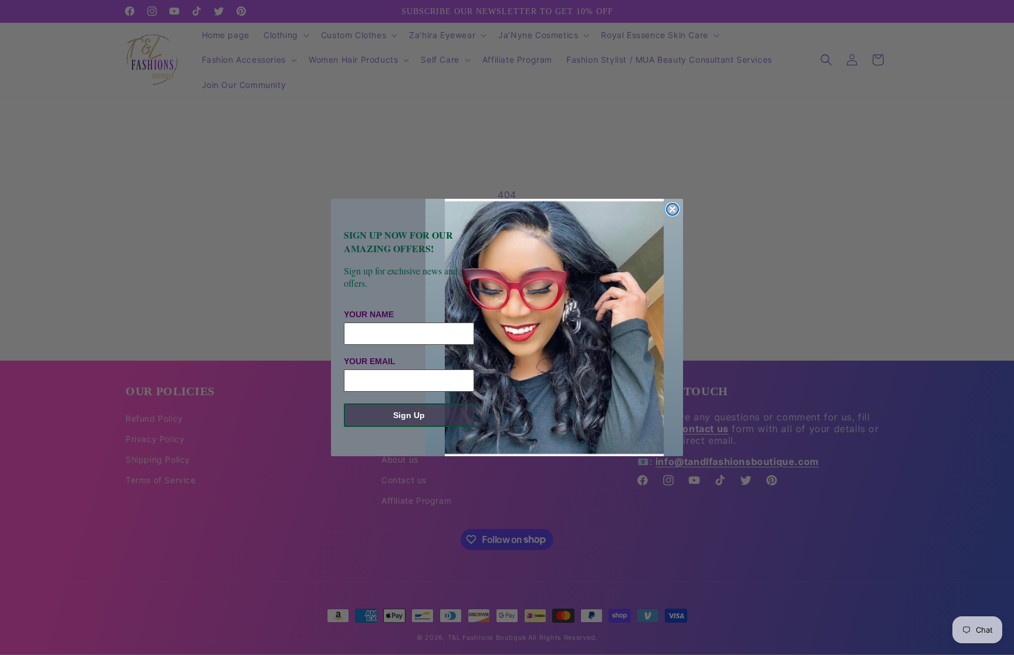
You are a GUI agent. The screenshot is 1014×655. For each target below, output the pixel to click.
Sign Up (409, 415)
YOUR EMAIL (370, 361)
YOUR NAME (369, 314)
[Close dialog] (672, 209)
